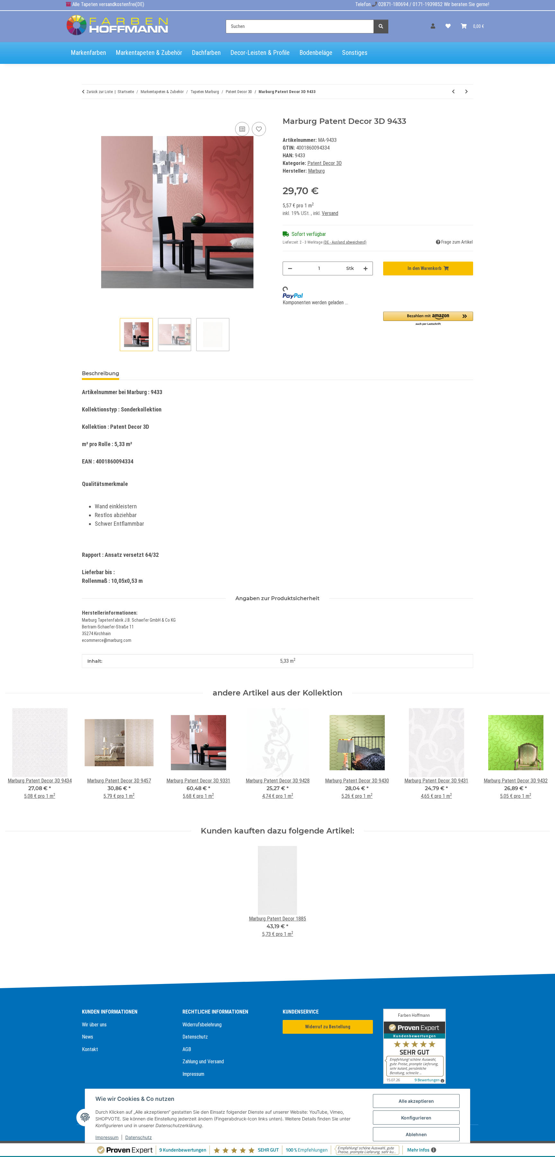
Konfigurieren (416, 1117)
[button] (433, 26)
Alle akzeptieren (416, 1101)
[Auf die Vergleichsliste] (242, 129)
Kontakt (90, 1049)
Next (539, 762)
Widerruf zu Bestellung (327, 1026)
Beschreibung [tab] (100, 373)
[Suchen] (381, 26)
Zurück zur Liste (99, 91)
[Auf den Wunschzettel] (259, 129)
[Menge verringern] (290, 268)
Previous (16, 762)
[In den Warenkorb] (87, 113)
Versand (330, 213)
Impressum (193, 1074)
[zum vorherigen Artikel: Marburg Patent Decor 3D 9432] (453, 92)
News (87, 1037)
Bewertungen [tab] (147, 373)
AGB (186, 1049)
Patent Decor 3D (324, 163)
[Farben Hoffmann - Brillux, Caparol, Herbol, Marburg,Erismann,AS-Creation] (117, 25)
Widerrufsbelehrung (202, 1025)
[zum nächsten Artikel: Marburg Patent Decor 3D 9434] (466, 92)
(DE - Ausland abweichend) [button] (344, 242)
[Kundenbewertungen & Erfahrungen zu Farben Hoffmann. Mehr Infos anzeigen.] (428, 1046)
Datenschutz (195, 1037)
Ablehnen (416, 1134)
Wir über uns (94, 1025)
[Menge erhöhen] (365, 268)
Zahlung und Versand (203, 1061)
